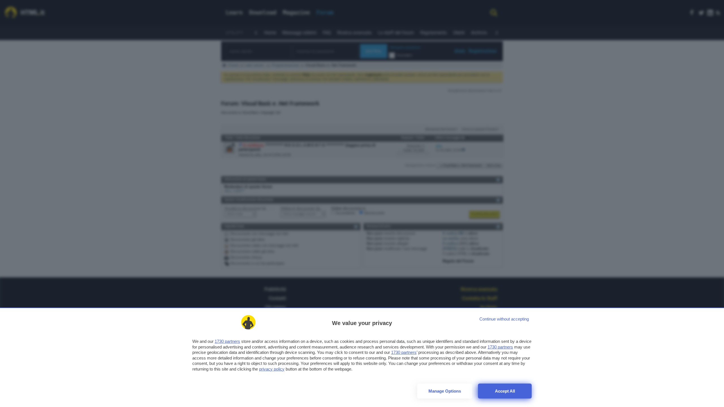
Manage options (444, 391)
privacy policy (272, 369)
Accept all (505, 391)
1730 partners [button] (227, 341)
